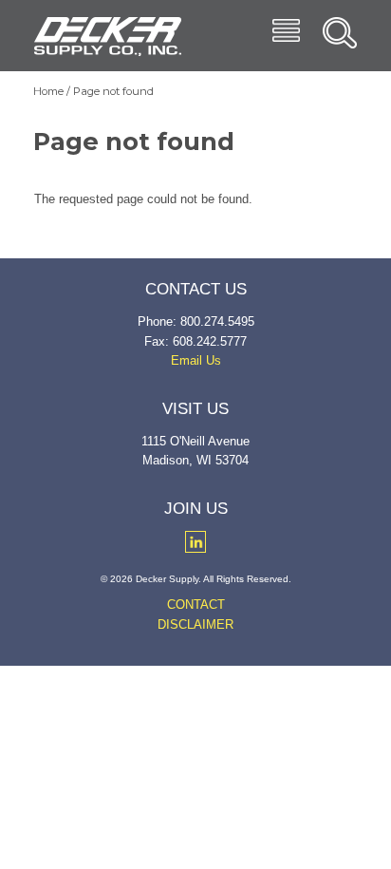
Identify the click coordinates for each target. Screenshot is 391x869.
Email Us (196, 360)
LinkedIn (196, 542)
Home (48, 91)
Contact (196, 604)
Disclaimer (195, 624)
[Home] (107, 36)
